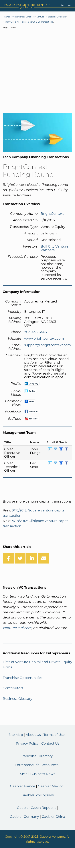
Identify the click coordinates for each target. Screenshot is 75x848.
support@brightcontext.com (47, 345)
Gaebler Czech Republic (36, 808)
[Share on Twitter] (20, 558)
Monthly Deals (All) (11, 22)
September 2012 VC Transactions (37, 22)
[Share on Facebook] (8, 558)
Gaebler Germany (24, 817)
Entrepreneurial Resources (36, 765)
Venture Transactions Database (51, 17)
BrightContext (52, 214)
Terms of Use (54, 735)
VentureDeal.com (17, 628)
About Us (33, 735)
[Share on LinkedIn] (31, 558)
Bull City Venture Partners (54, 248)
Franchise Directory (37, 756)
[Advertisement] (37, 71)
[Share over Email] (43, 558)
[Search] (62, 5)
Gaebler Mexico (50, 786)
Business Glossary (17, 699)
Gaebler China (53, 817)
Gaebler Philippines (37, 795)
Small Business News (37, 774)
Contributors (13, 688)
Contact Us (50, 744)
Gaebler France (22, 786)
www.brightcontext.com (44, 338)
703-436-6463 (35, 332)
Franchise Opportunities (22, 678)
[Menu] (69, 5)
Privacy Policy (27, 744)
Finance (6, 17)
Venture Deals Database (23, 17)
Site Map (16, 735)
